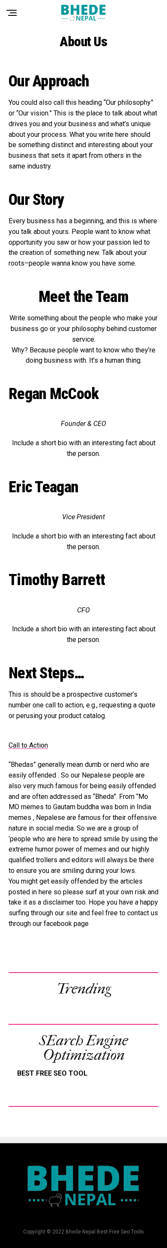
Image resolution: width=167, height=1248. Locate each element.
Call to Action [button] (28, 745)
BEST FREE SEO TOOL (52, 1073)
